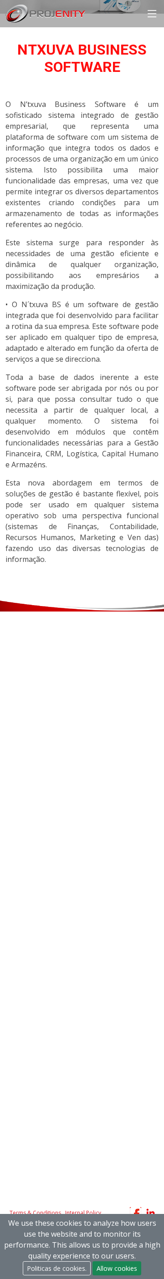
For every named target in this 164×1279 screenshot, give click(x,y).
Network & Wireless (34, 799)
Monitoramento (28, 722)
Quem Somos (25, 950)
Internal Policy (83, 1213)
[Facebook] (137, 1213)
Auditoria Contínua (32, 1049)
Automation (23, 898)
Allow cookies (117, 1268)
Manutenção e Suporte (39, 1034)
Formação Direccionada (41, 1065)
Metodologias (25, 966)
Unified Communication (40, 815)
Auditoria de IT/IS (30, 654)
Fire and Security (29, 846)
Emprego (18, 997)
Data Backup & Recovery (42, 737)
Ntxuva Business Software (44, 685)
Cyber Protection (30, 830)
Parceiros (19, 981)
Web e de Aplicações (36, 670)
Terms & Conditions (35, 1213)
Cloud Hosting (26, 753)
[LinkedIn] (152, 1213)
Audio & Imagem (30, 883)
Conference (22, 913)
